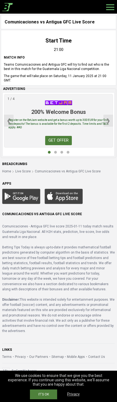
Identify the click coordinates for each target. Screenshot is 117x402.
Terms (7, 357)
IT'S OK (43, 394)
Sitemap (57, 357)
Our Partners (38, 357)
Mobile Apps (76, 357)
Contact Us (96, 357)
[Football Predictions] (6, 6)
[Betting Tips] (21, 196)
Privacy (20, 357)
